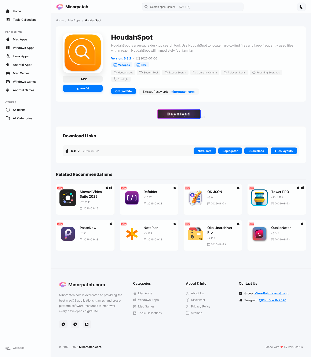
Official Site (123, 91)
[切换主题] (301, 7)
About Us (197, 293)
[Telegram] (63, 324)
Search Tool (151, 72)
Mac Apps (145, 293)
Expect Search (177, 72)
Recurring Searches (268, 72)
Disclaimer (198, 300)
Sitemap (196, 313)
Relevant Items (236, 72)
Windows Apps (148, 300)
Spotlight (123, 79)
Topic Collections (150, 313)
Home (60, 20)
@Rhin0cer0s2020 (272, 300)
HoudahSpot (125, 72)
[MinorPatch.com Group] (75, 324)
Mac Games (146, 306)
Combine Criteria (207, 72)
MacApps (74, 20)
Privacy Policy (201, 306)
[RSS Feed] (87, 324)
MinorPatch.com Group (272, 293)
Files (144, 64)
